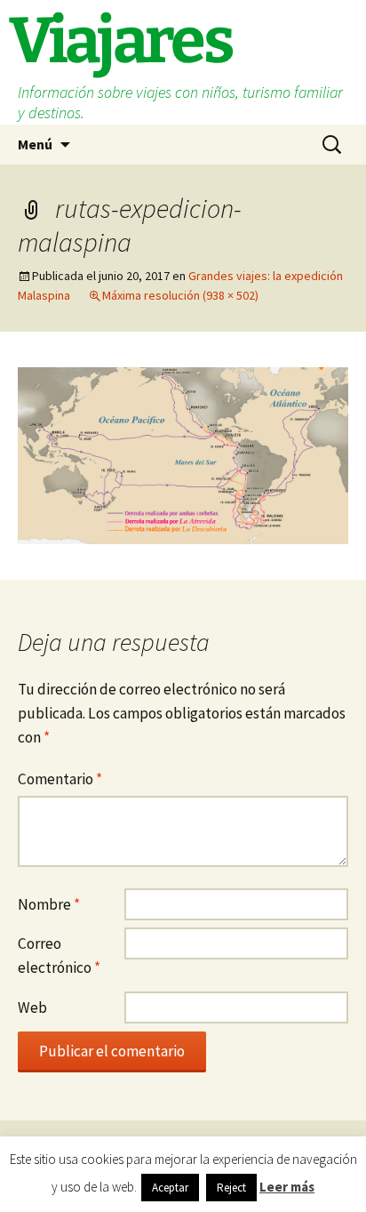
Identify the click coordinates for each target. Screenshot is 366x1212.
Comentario (60, 779)
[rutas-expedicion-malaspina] (183, 454)
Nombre (49, 904)
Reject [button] (231, 1187)
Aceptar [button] (170, 1187)
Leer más (286, 1186)
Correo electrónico (59, 955)
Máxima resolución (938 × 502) (180, 295)
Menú (35, 144)
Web (32, 1007)
